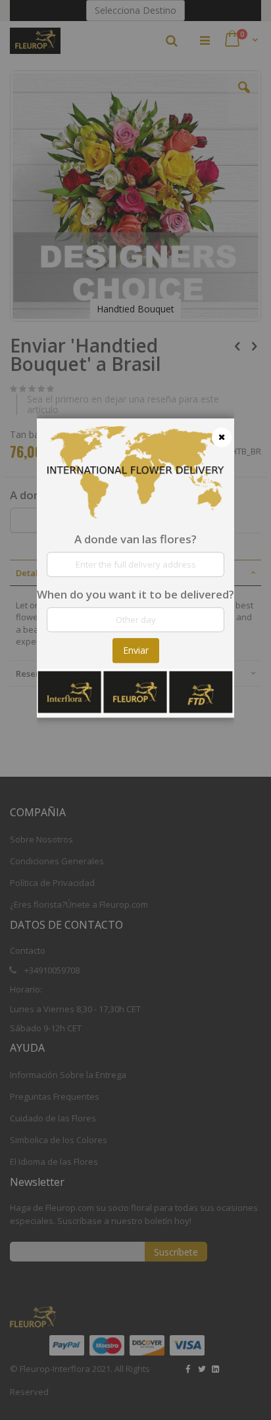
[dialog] (135, 710)
